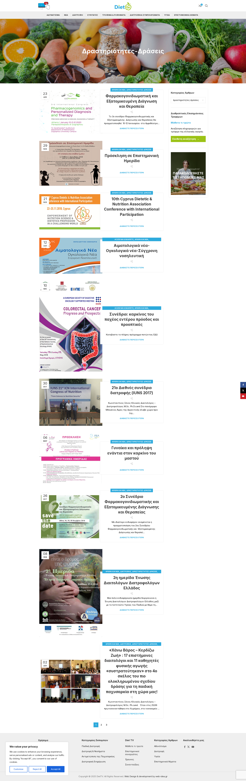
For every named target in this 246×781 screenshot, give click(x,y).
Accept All (55, 769)
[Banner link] (188, 173)
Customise (18, 769)
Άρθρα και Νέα (118, 90)
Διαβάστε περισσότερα (132, 128)
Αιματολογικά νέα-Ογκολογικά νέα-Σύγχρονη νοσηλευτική (131, 250)
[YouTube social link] (193, 747)
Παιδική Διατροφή (91, 746)
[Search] (206, 6)
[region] (37, 758)
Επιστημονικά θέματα (165, 761)
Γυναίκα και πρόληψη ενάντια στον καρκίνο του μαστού (131, 453)
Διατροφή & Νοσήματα (93, 751)
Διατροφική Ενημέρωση (93, 761)
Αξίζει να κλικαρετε (124, 239)
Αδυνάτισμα (160, 746)
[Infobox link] (44, 5)
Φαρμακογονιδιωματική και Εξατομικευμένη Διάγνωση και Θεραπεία (132, 101)
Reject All (37, 769)
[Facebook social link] (184, 747)
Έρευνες (129, 759)
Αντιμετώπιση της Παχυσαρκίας (98, 756)
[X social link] (188, 747)
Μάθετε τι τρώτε (134, 746)
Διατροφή (159, 751)
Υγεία (157, 756)
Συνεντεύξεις (132, 764)
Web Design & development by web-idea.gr (145, 776)
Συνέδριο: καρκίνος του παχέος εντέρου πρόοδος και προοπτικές (131, 319)
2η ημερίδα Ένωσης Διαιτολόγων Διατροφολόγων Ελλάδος (132, 582)
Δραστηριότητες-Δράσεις (139, 90)
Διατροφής (125, 571)
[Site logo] (123, 5)
